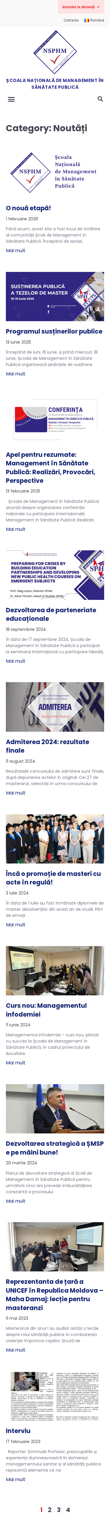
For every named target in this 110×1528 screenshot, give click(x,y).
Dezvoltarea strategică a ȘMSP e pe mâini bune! (55, 1147)
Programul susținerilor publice (54, 331)
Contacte (71, 20)
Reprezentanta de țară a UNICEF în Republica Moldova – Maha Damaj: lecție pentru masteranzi (54, 1294)
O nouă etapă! (28, 208)
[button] (81, 7)
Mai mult (16, 250)
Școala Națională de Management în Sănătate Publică (55, 83)
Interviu (18, 1431)
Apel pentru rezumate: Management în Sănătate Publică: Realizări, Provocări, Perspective (50, 467)
